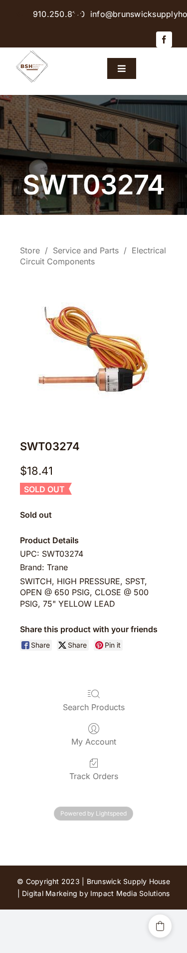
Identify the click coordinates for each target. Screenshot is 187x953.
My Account (93, 742)
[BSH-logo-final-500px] (32, 51)
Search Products (94, 707)
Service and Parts (86, 250)
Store (30, 250)
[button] (160, 926)
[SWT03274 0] (93, 350)
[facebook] (164, 39)
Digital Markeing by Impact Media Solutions (96, 893)
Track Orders (93, 776)
